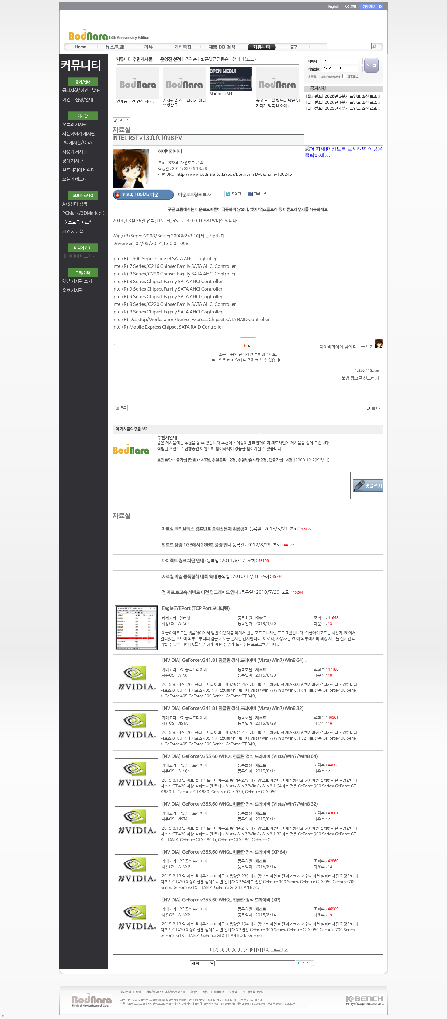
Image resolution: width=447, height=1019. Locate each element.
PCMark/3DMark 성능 (84, 213)
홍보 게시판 (72, 290)
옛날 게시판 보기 (77, 281)
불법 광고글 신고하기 (360, 378)
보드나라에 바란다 (78, 170)
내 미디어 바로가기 (79, 256)
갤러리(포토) (244, 59)
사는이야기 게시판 (78, 133)
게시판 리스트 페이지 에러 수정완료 (184, 102)
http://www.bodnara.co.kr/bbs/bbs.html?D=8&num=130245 (234, 174)
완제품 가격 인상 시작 (134, 101)
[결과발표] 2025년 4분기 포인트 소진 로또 (343, 108)
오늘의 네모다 (74, 179)
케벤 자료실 (72, 231)
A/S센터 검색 (74, 204)
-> (77, 222)
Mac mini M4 (221, 94)
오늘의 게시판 (74, 124)
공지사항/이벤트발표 (81, 90)
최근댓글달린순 (214, 59)
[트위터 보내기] (233, 194)
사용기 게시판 (74, 151)
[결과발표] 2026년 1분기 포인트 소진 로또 (343, 102)
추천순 (191, 59)
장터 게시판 (72, 161)
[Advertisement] (259, 27)
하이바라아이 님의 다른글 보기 (347, 347)
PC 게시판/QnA (77, 142)
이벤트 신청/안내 (77, 99)
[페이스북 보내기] (257, 194)
